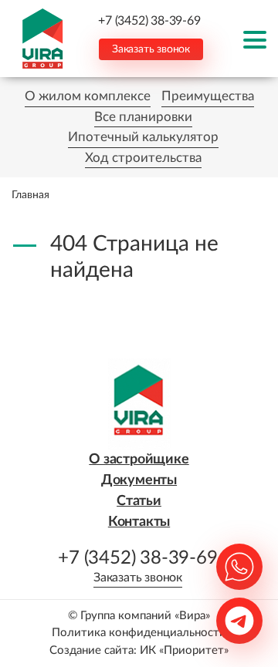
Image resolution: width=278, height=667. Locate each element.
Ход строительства (143, 157)
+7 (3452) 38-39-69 (149, 21)
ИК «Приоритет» (184, 650)
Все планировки (143, 116)
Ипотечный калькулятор (143, 136)
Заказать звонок (151, 49)
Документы (139, 480)
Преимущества (207, 96)
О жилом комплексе (88, 96)
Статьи (139, 501)
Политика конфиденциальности (139, 632)
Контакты (139, 522)
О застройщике (138, 460)
